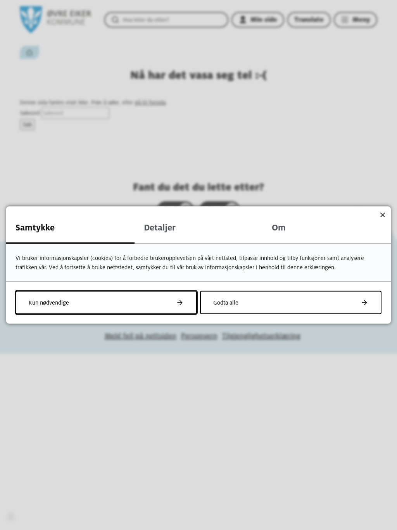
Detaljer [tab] (160, 227)
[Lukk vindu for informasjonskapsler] (382, 214)
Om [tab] (279, 227)
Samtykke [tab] (35, 227)
